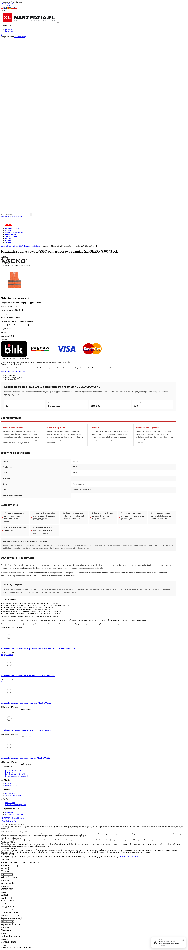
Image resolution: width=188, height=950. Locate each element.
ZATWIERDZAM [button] (7, 854)
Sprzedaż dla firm (11, 785)
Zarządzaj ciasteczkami (10, 821)
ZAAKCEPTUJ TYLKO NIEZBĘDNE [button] (21, 862)
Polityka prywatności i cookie (15, 774)
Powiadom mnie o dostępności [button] (11, 364)
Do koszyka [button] (27, 709)
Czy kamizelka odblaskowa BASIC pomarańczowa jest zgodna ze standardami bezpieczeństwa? (36, 605)
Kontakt (8, 784)
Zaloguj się (9, 29)
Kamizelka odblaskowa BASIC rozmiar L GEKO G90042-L (28, 675)
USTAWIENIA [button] (8, 859)
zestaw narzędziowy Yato (14, 814)
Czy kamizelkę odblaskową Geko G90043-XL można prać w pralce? (26, 609)
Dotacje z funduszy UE (13, 770)
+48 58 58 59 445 (7, 4)
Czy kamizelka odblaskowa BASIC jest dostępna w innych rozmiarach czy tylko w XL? (33, 613)
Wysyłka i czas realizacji (13, 795)
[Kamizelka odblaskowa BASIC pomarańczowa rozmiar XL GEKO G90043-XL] (14, 293)
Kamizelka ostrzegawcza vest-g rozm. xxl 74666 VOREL (26, 703)
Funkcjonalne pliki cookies (10, 838)
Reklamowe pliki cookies (9, 848)
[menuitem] (90, 225)
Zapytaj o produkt (7, 371)
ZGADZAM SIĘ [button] (9, 865)
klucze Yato (9, 812)
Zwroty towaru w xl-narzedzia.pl (16, 776)
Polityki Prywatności (130, 856)
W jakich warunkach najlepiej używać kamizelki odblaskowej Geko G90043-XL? (31, 603)
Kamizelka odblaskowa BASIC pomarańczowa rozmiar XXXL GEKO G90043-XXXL (39, 648)
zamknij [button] (5, 868)
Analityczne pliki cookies (9, 842)
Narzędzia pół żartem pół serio (15, 805)
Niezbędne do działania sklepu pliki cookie (18, 832)
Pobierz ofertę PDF (19, 371)
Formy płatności (10, 793)
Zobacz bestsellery (20, 37)
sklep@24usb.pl (6, 6)
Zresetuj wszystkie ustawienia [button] (16, 947)
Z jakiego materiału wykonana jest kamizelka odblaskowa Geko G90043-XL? (29, 607)
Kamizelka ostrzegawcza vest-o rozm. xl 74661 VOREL (25, 758)
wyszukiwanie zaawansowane (11, 216)
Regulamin (9, 772)
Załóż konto (9, 31)
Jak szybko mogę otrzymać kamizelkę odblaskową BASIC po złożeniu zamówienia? (32, 611)
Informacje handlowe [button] (9, 599)
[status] (168, 942)
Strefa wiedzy (10, 803)
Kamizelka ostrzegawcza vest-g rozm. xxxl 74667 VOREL (26, 730)
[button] (2, 8)
